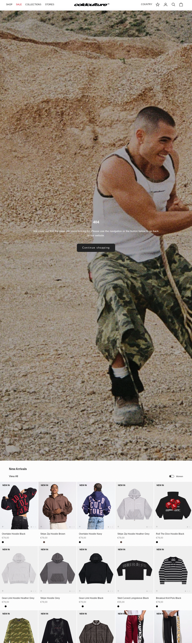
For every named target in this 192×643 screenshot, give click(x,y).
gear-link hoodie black (91, 598)
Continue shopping (96, 247)
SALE (19, 4)
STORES (49, 4)
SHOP (9, 4)
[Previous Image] (3, 509)
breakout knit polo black (168, 598)
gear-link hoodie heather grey (18, 598)
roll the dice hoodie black (170, 534)
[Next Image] (34, 509)
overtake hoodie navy (90, 534)
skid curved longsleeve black (133, 598)
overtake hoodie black (13, 534)
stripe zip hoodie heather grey (133, 534)
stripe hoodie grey (50, 598)
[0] (158, 4)
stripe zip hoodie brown (52, 534)
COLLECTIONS (33, 4)
